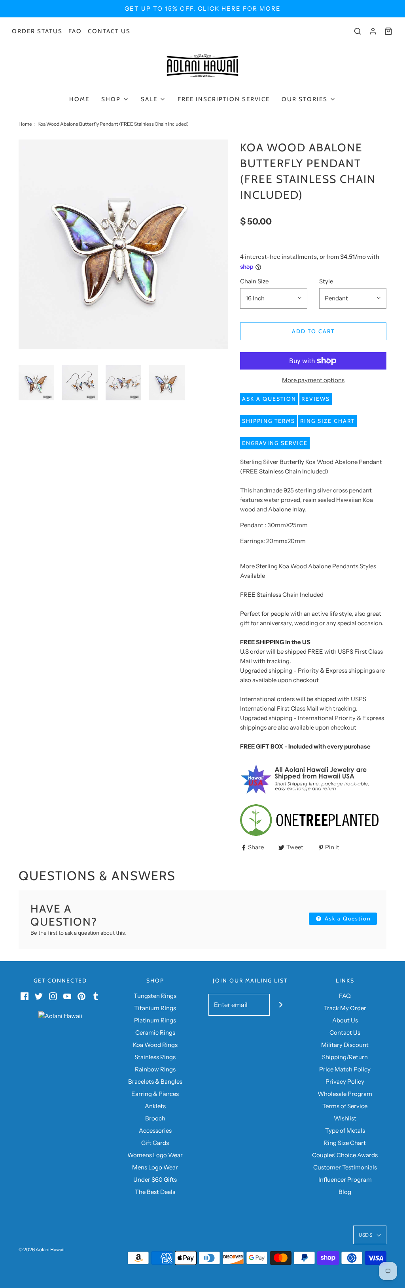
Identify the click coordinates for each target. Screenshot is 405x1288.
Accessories (155, 1130)
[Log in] (373, 31)
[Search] (357, 31)
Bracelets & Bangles (155, 1081)
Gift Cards (155, 1143)
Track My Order (345, 1008)
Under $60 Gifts (155, 1179)
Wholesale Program (345, 1094)
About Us (345, 1020)
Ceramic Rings (155, 1032)
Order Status (37, 31)
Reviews (315, 398)
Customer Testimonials (345, 1167)
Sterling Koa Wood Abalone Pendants (307, 566)
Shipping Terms (268, 420)
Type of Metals (345, 1130)
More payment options (313, 380)
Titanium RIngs (155, 1008)
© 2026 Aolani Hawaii (41, 1249)
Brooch (155, 1118)
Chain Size (254, 281)
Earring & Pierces (155, 1094)
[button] (36, 382)
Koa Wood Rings (155, 1045)
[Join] (280, 1005)
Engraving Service (275, 443)
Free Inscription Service (224, 99)
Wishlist (345, 1118)
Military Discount (345, 1045)
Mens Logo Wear (155, 1167)
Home (79, 99)
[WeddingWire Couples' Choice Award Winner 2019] (60, 1015)
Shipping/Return (345, 1057)
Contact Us (109, 31)
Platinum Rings (155, 1020)
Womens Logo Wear (155, 1155)
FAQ (75, 31)
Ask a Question (269, 398)
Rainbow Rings (155, 1069)
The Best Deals (155, 1192)
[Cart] (388, 31)
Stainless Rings (155, 1057)
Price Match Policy (345, 1069)
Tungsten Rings (155, 995)
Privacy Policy (345, 1081)
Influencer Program (345, 1179)
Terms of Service (344, 1106)
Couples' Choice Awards (345, 1155)
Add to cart (313, 331)
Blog (345, 1192)
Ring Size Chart (327, 420)
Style (326, 281)
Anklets (155, 1106)
